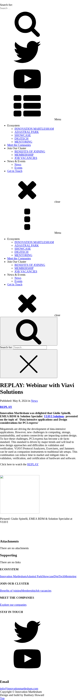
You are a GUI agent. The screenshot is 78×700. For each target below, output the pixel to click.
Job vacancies (43, 590)
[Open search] (28, 331)
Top (2, 698)
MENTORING (23, 141)
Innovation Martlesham (13, 576)
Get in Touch (14, 171)
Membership (28, 590)
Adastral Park (34, 576)
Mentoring (70, 576)
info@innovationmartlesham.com (19, 688)
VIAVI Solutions (54, 416)
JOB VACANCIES (26, 158)
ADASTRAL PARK (27, 131)
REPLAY (33, 464)
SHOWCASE (23, 135)
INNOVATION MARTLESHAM (34, 128)
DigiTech (59, 576)
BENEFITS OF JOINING (30, 151)
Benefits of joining (10, 590)
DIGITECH (21, 138)
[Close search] (28, 363)
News (18, 164)
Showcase (48, 576)
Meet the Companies (19, 145)
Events (18, 167)
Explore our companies (13, 604)
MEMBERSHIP (24, 154)
